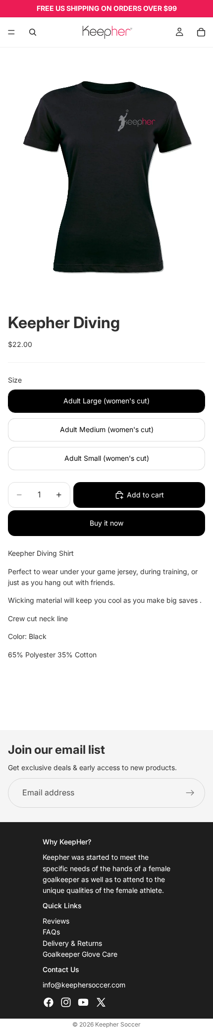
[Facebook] (48, 1002)
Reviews (56, 921)
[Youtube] (83, 1002)
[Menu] (11, 32)
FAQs (51, 932)
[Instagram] (66, 1002)
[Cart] (201, 32)
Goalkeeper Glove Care (80, 954)
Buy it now (106, 523)
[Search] (33, 32)
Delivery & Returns (72, 943)
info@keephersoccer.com (84, 985)
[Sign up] (190, 793)
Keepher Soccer (118, 1024)
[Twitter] (101, 1002)
